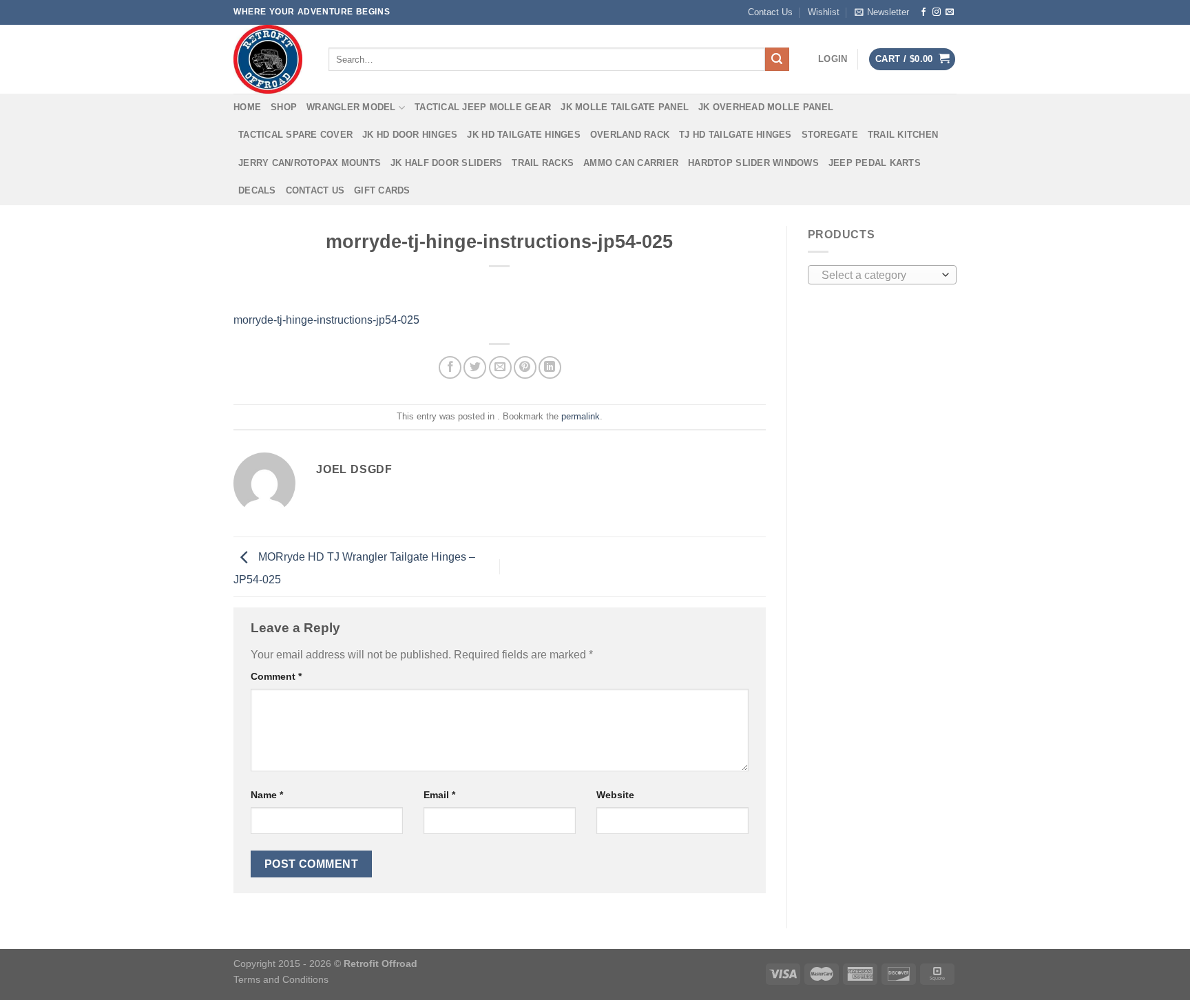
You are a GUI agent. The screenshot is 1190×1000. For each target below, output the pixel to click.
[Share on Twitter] (474, 367)
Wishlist (823, 12)
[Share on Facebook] (450, 367)
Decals (257, 190)
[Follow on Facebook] (923, 12)
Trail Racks (543, 163)
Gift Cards (382, 190)
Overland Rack (629, 134)
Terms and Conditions (280, 979)
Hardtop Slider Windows (753, 163)
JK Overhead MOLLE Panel (765, 107)
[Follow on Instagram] (936, 12)
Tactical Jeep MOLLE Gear (483, 107)
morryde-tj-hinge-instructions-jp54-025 (326, 320)
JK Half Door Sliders (446, 163)
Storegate (830, 134)
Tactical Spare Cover (295, 134)
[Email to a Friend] (500, 367)
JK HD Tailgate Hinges (523, 134)
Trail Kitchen (903, 134)
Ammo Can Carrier (630, 163)
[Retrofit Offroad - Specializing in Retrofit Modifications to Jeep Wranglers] (270, 59)
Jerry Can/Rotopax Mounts (309, 163)
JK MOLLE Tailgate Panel (625, 107)
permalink (580, 416)
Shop (284, 107)
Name (267, 794)
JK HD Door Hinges (409, 134)
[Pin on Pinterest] (525, 367)
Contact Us (770, 12)
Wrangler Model (351, 107)
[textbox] (878, 275)
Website (615, 794)
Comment (276, 676)
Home (247, 107)
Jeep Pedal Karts (874, 163)
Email (439, 794)
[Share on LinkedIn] (550, 367)
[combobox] (882, 274)
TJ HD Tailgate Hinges (735, 134)
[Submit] (777, 59)
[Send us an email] (950, 12)
